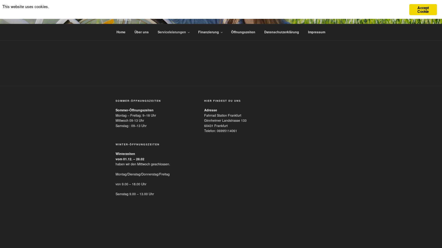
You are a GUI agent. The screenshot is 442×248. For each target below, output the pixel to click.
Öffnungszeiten (243, 32)
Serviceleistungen (172, 32)
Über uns (141, 32)
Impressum (316, 32)
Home (120, 32)
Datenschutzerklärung (281, 32)
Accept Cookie (423, 9)
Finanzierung (208, 32)
